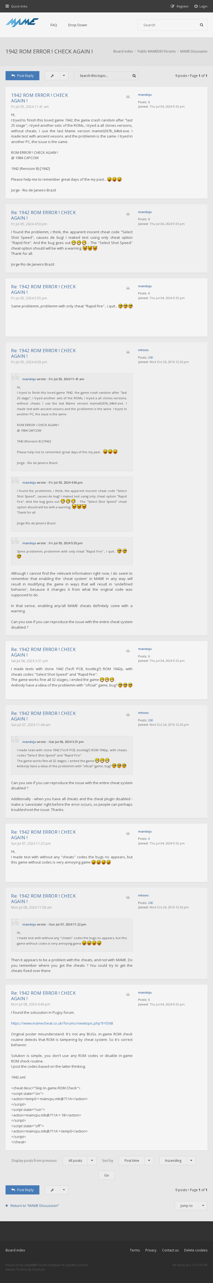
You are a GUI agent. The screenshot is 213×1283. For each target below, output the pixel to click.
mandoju (145, 94)
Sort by (120, 1160)
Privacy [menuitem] (150, 1250)
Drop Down (77, 24)
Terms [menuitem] (135, 1250)
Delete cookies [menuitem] (195, 1250)
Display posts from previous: (47, 1160)
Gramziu (38, 1269)
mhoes (143, 350)
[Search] (201, 24)
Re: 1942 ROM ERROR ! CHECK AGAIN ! (43, 215)
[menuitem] (201, 6)
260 (150, 357)
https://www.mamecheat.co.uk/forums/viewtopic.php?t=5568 (62, 1023)
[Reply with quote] (128, 97)
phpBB (29, 1265)
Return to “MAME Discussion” (35, 1205)
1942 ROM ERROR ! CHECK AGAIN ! (49, 51)
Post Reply (25, 75)
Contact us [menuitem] (170, 1250)
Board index (15, 1250)
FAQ (53, 24)
